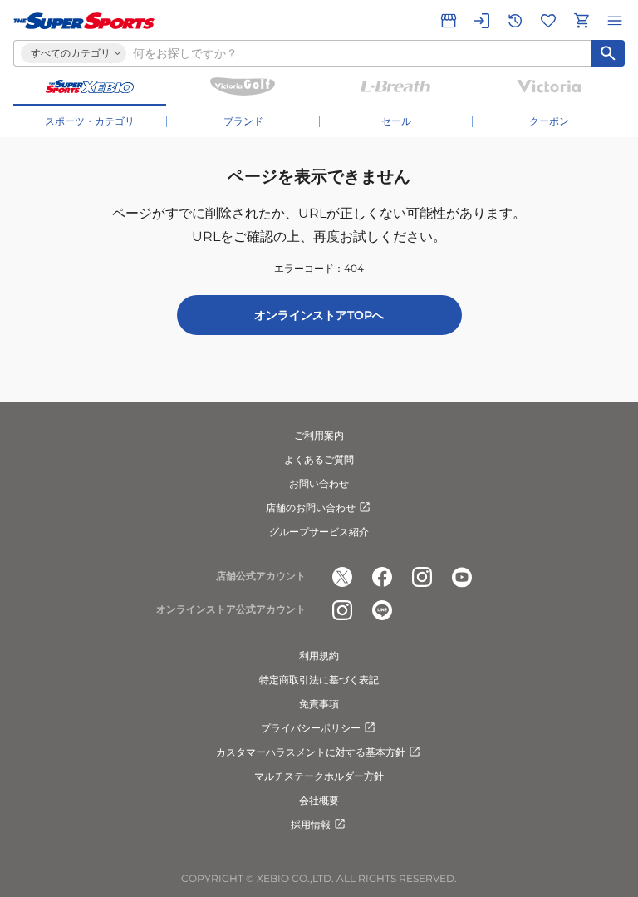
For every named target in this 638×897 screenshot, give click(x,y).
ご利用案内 (319, 435)
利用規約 (319, 655)
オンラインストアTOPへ (319, 315)
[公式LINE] (382, 610)
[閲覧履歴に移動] (515, 20)
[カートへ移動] (581, 21)
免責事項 (319, 703)
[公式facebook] (382, 577)
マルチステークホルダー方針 (319, 776)
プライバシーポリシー (311, 728)
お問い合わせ (319, 483)
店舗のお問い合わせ (311, 507)
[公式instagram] (422, 577)
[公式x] (342, 577)
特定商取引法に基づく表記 (319, 679)
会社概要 (319, 800)
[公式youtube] (462, 577)
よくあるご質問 (319, 459)
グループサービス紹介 (319, 531)
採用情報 (311, 824)
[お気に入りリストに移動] (548, 21)
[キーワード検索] (608, 53)
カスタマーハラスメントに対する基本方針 (310, 752)
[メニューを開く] (614, 20)
